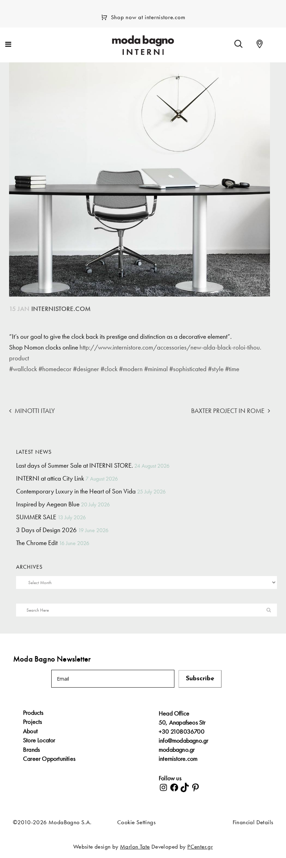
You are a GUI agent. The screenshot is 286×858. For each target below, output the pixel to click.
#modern (131, 369)
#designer (86, 369)
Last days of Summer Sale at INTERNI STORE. (74, 465)
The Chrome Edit (37, 542)
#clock (109, 369)
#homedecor (55, 369)
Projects (32, 722)
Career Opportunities (49, 759)
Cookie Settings (136, 822)
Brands (31, 749)
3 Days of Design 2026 (46, 530)
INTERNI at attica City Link (50, 478)
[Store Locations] (259, 44)
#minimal (156, 369)
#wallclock (23, 369)
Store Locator (39, 740)
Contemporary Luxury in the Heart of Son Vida (76, 491)
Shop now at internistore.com (148, 17)
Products (33, 713)
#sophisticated (187, 369)
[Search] (239, 44)
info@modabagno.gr (183, 740)
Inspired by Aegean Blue (48, 504)
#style (216, 369)
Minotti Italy (35, 410)
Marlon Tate (135, 846)
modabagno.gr (177, 749)
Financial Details (253, 822)
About (30, 731)
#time (232, 369)
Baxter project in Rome (227, 410)
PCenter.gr (200, 846)
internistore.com (178, 758)
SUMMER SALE (36, 517)
